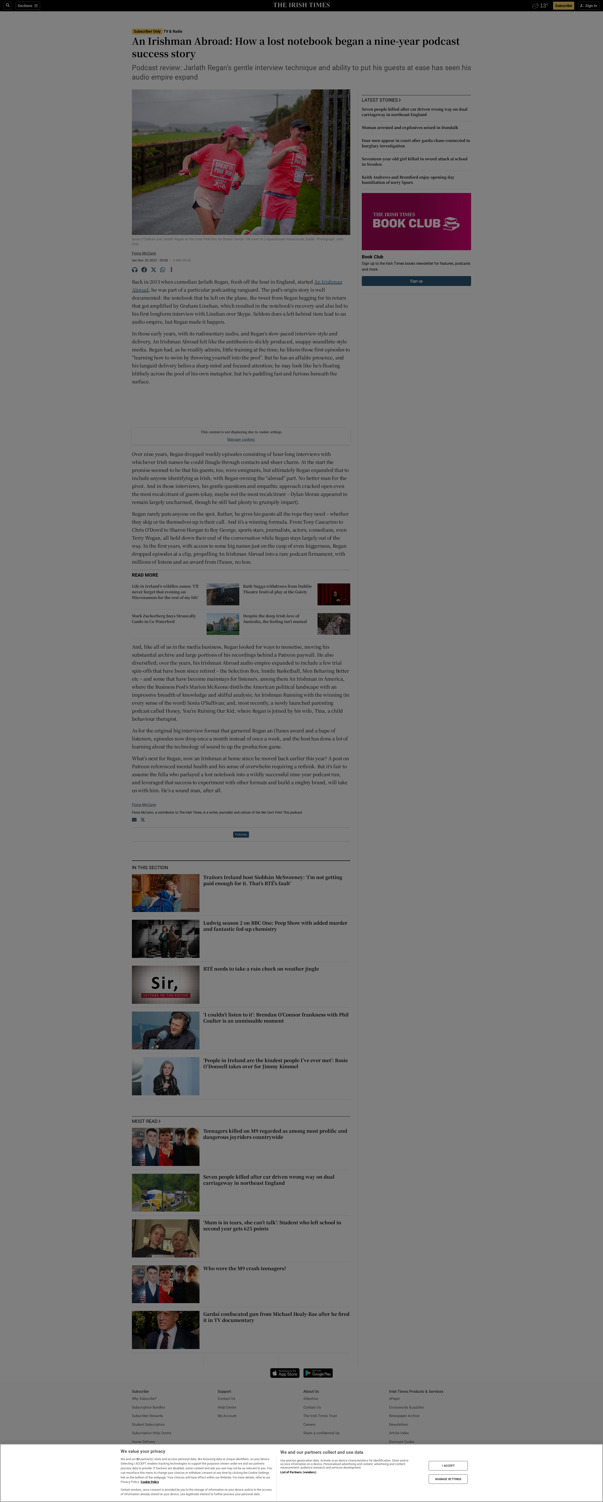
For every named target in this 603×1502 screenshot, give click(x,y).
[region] (301, 1473)
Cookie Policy (150, 1482)
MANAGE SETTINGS (448, 1479)
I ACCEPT (448, 1465)
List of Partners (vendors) (298, 1472)
